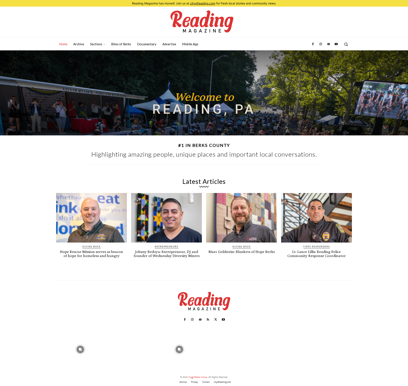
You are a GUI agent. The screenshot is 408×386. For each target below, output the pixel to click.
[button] (346, 44)
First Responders (316, 246)
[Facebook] (313, 44)
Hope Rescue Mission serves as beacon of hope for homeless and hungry (91, 253)
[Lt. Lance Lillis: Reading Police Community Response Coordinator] (316, 218)
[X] (215, 320)
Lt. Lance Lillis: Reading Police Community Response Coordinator (316, 253)
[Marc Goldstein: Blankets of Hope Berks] (241, 218)
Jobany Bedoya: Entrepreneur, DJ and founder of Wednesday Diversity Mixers (167, 253)
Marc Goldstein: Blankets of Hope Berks (241, 251)
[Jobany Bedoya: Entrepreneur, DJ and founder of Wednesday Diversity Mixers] (166, 218)
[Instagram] (320, 44)
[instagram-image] (80, 349)
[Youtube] (336, 44)
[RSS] (208, 320)
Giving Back (91, 246)
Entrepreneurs (166, 246)
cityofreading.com (202, 3)
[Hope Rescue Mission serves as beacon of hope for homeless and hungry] (91, 218)
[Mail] (328, 44)
